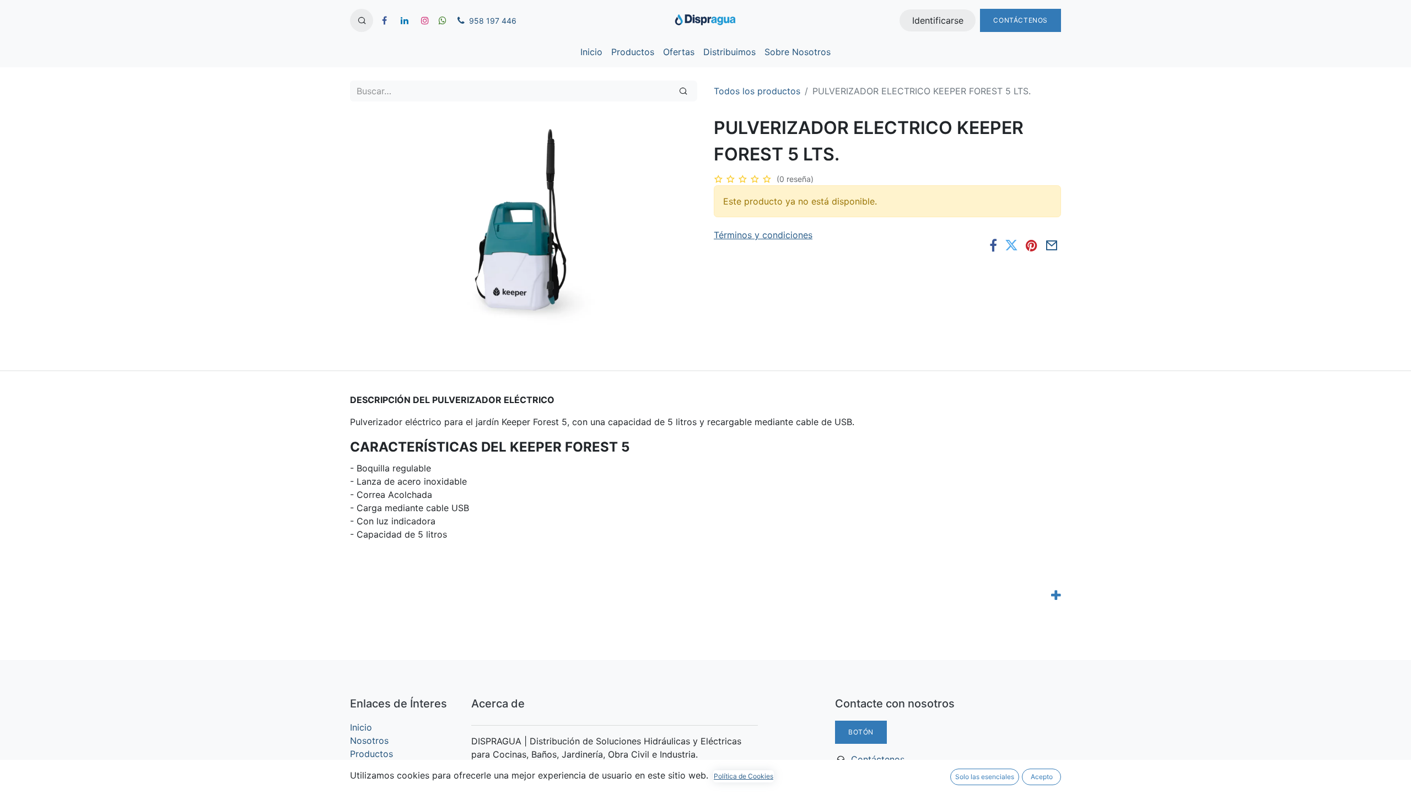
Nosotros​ (369, 740)
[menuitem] (591, 52)
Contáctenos (1020, 20)
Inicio (361, 727)
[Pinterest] (1031, 245)
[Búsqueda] (683, 91)
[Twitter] (1011, 245)
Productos (371, 753)
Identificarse (937, 20)
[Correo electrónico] (1052, 245)
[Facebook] (993, 245)
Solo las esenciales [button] (984, 776)
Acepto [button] (1042, 776)
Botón (861, 732)
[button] (361, 20)
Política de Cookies (743, 776)
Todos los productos (757, 90)
